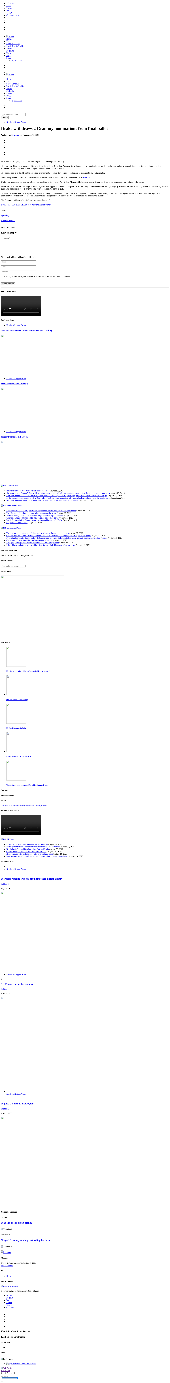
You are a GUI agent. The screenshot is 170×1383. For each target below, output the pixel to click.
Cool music (4, 806)
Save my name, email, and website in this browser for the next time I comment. (37, 276)
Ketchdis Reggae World (16, 122)
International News (14, 528)
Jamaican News (12, 486)
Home (9, 39)
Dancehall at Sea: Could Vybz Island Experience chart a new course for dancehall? (41, 511)
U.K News (10, 839)
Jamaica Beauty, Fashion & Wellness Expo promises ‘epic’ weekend (34, 515)
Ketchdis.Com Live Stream (24, 1364)
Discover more (7, 1266)
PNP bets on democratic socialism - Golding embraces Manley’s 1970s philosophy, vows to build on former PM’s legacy (56, 495)
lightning (15, 135)
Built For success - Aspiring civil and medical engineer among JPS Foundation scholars (42, 500)
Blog (8, 10)
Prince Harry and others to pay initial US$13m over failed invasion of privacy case (40, 545)
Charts (9, 1305)
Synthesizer (42, 806)
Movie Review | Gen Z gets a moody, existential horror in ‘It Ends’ (34, 520)
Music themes (17, 806)
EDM (10, 806)
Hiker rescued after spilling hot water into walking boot (29, 854)
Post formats (30, 806)
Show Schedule (13, 44)
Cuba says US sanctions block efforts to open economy (29, 540)
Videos (9, 8)
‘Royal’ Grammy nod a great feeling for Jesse (25, 1240)
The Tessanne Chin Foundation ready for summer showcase (31, 513)
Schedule (10, 3)
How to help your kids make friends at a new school (28, 491)
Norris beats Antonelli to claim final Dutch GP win (27, 849)
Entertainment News (14, 505)
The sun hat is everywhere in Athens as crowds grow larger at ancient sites (37, 533)
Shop (8, 58)
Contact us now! (13, 15)
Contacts (10, 1307)
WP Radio (5, 1370)
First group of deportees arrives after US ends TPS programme (32, 543)
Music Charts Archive (15, 46)
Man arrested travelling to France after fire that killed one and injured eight (37, 856)
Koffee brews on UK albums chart (18, 757)
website (86, 177)
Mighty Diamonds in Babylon (14, 437)
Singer (37, 806)
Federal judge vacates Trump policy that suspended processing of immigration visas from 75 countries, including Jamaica (56, 538)
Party (24, 806)
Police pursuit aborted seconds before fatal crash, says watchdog (33, 847)
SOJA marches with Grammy (14, 384)
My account (17, 60)
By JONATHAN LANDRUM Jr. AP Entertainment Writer (25, 205)
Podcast (9, 1298)
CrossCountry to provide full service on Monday (26, 851)
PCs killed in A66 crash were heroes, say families (27, 844)
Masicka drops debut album (16, 1222)
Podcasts (10, 51)
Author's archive (8, 220)
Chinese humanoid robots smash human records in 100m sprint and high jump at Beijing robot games (48, 535)
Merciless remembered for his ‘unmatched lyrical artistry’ (27, 330)
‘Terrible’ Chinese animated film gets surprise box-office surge (32, 518)
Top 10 (9, 13)
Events (9, 53)
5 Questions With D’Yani (16, 522)
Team (8, 6)
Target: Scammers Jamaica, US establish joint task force (27, 785)
